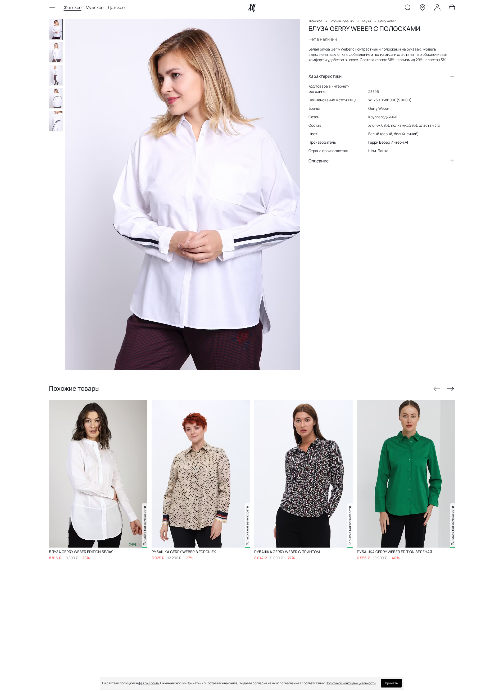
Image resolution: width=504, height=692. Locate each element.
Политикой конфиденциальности (351, 683)
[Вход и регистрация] (437, 8)
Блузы (366, 21)
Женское (72, 7)
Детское (116, 7)
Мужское (94, 7)
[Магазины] (422, 8)
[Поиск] (408, 8)
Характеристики (325, 76)
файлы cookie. (149, 683)
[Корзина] (452, 8)
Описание (318, 161)
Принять (391, 683)
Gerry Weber (387, 21)
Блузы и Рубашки (342, 21)
